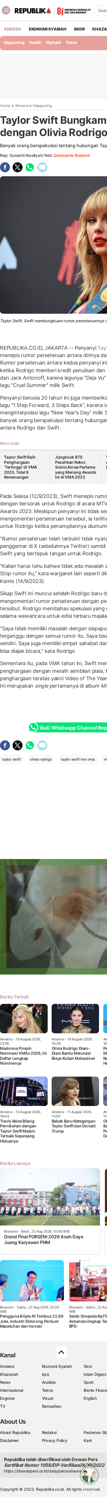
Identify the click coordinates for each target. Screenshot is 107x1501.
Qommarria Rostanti (72, 155)
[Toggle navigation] (6, 10)
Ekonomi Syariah (47, 29)
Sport (89, 1382)
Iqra (45, 1374)
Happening (14, 42)
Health (35, 42)
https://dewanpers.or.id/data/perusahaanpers (46, 1470)
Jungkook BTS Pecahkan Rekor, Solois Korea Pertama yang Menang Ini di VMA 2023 (75, 467)
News (5, 1382)
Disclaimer (9, 1440)
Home (5, 105)
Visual (47, 1398)
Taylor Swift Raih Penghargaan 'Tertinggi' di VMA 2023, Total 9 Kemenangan (20, 467)
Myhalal (53, 42)
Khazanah (9, 1374)
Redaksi (49, 1432)
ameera (12, 29)
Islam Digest (95, 1374)
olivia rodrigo (41, 759)
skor (79, 29)
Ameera (22, 105)
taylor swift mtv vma (78, 759)
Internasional (11, 1390)
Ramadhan (51, 1406)
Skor (88, 1366)
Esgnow (7, 1398)
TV (2, 1406)
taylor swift (11, 759)
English (90, 1398)
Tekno (71, 42)
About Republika (15, 1432)
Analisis (49, 1382)
